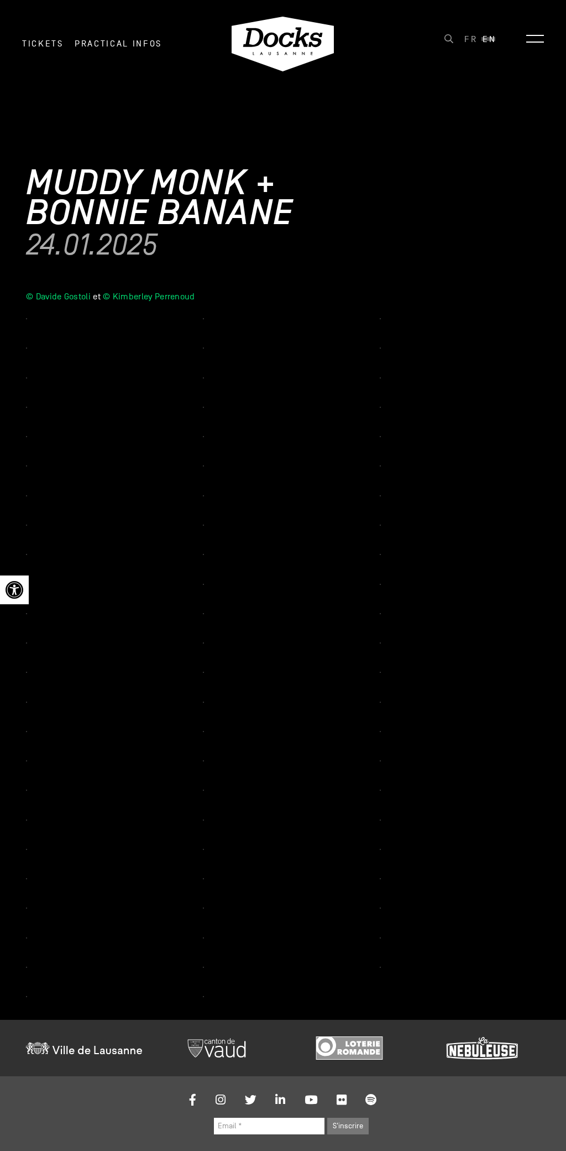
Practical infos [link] (118, 44)
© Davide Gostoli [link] (58, 297)
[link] (14, 590)
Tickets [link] (43, 44)
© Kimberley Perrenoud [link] (149, 297)
